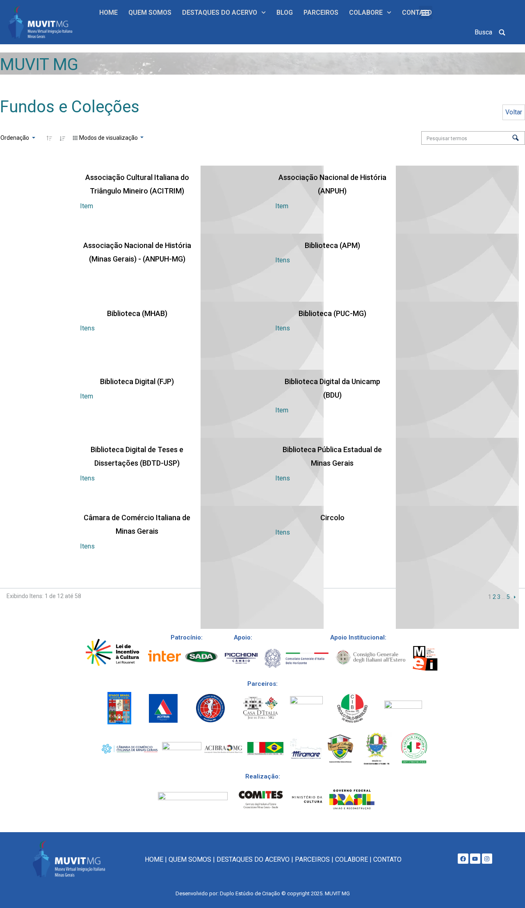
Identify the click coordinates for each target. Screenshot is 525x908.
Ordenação (15, 137)
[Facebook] (463, 858)
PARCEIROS (321, 12)
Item (86, 206)
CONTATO (417, 12)
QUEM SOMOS (149, 12)
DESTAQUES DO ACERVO (219, 12)
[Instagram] (487, 858)
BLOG (284, 12)
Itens (282, 260)
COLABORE (366, 12)
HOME (108, 12)
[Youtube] (475, 858)
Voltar (513, 112)
